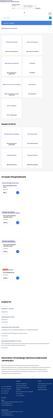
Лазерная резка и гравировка (45, 383)
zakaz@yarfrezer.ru (8, 414)
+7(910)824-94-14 (7, 413)
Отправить (38, 8)
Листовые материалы (21, 385)
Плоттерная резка (42, 385)
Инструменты (19, 393)
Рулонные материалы (21, 383)
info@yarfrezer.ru (8, 405)
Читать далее (4, 311)
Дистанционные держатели (22, 387)
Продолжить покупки (5, 1)
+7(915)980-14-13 (7, 403)
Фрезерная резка (42, 387)
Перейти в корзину (14, 1)
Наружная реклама (42, 389)
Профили (18, 389)
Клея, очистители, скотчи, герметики (24, 391)
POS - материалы (20, 395)
